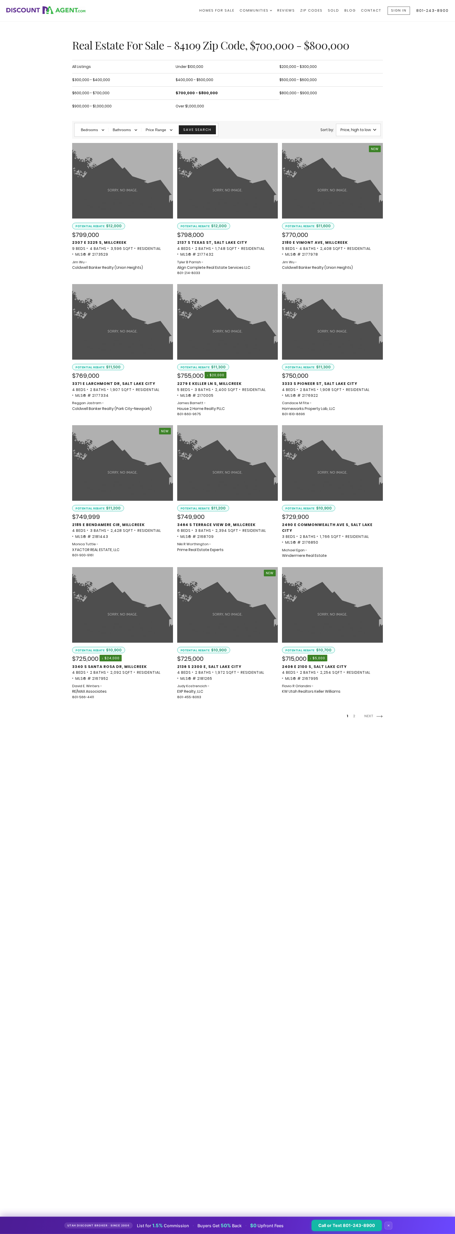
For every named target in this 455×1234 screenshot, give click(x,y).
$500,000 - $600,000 (298, 79)
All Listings (81, 66)
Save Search (197, 129)
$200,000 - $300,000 (298, 66)
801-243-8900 (432, 10)
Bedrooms (89, 130)
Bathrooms (122, 130)
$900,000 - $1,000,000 (92, 106)
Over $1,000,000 (190, 106)
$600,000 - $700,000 (91, 93)
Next (369, 715)
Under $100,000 (189, 66)
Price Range (156, 130)
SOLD (333, 10)
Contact (371, 10)
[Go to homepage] (51, 10)
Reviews (286, 10)
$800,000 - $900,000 (298, 93)
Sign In (399, 10)
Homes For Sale (216, 10)
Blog (350, 10)
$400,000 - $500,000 (194, 79)
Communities (255, 10)
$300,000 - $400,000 (91, 79)
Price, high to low (355, 129)
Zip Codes (311, 10)
